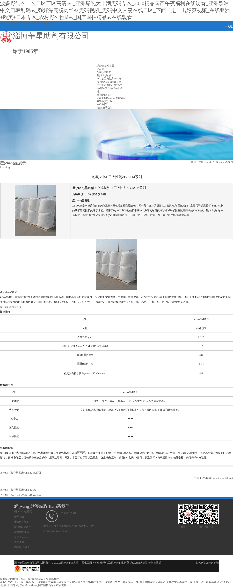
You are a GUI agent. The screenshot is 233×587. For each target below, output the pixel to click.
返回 (38, 472)
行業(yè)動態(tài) (116, 98)
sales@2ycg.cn (60, 531)
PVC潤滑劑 (103, 85)
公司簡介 (102, 69)
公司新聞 (102, 98)
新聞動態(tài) (104, 94)
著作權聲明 (154, 562)
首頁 (208, 162)
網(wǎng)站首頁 (105, 65)
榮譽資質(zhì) (104, 101)
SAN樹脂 (107, 88)
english (229, 38)
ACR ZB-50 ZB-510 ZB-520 (217, 477)
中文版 (229, 26)
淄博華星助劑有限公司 (23, 22)
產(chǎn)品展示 (105, 75)
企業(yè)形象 (104, 72)
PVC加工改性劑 (105, 78)
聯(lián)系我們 (104, 107)
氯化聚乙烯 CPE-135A (23, 472)
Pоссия (229, 60)
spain (229, 49)
